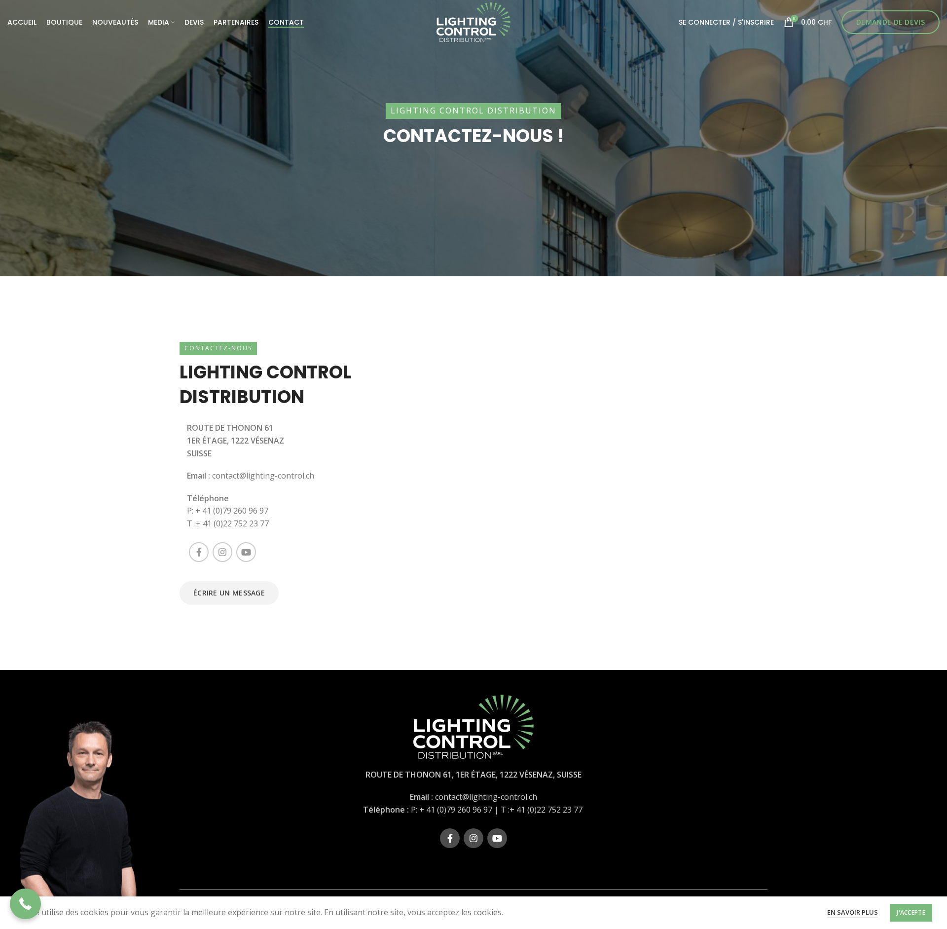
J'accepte (911, 912)
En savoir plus (852, 912)
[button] (25, 904)
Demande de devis (890, 22)
